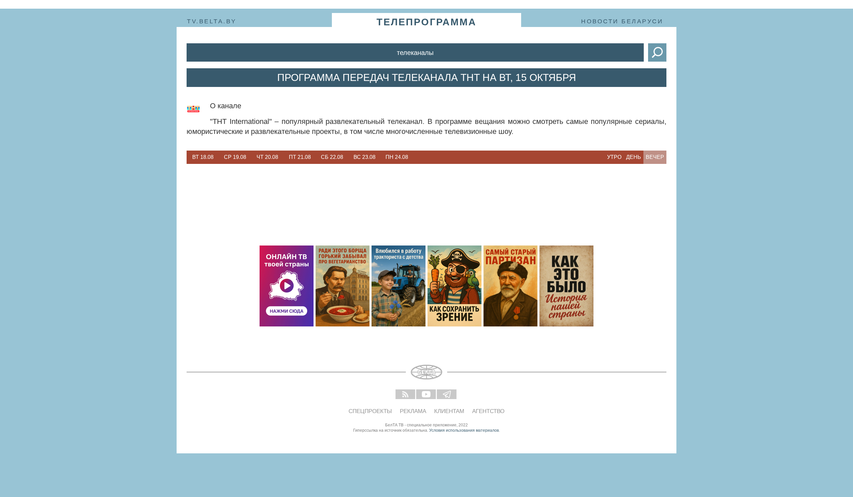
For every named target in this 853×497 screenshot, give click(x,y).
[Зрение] (454, 286)
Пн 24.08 (397, 157)
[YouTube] (426, 394)
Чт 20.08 (267, 157)
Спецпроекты (370, 411)
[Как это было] (566, 286)
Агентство (488, 411)
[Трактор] (399, 286)
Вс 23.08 (365, 157)
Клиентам (449, 411)
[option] (203, 157)
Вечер (655, 157)
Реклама (413, 411)
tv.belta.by (212, 21)
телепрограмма (426, 22)
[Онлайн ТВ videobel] (287, 286)
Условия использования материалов (464, 430)
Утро (614, 157)
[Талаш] (510, 286)
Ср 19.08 (235, 157)
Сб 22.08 (332, 157)
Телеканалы (415, 52)
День (633, 157)
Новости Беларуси (622, 21)
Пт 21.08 (300, 157)
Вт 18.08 (203, 157)
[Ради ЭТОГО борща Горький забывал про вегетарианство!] (343, 286)
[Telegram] (447, 394)
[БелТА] (426, 372)
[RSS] (406, 394)
